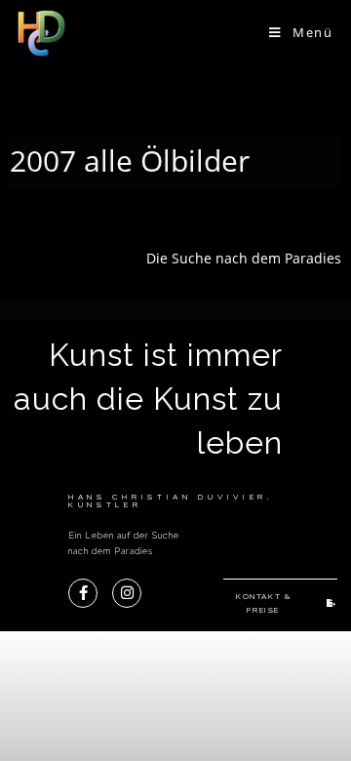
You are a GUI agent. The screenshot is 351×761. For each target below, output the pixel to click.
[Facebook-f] (83, 593)
